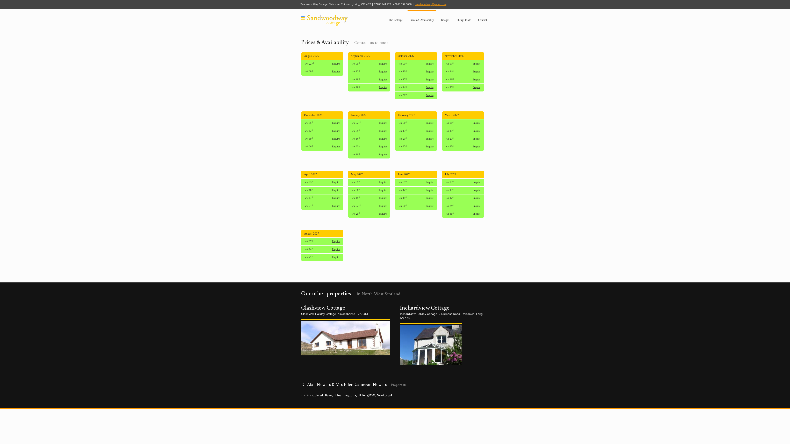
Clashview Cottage (323, 307)
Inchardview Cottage (425, 307)
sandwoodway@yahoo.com (430, 4)
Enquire (336, 63)
